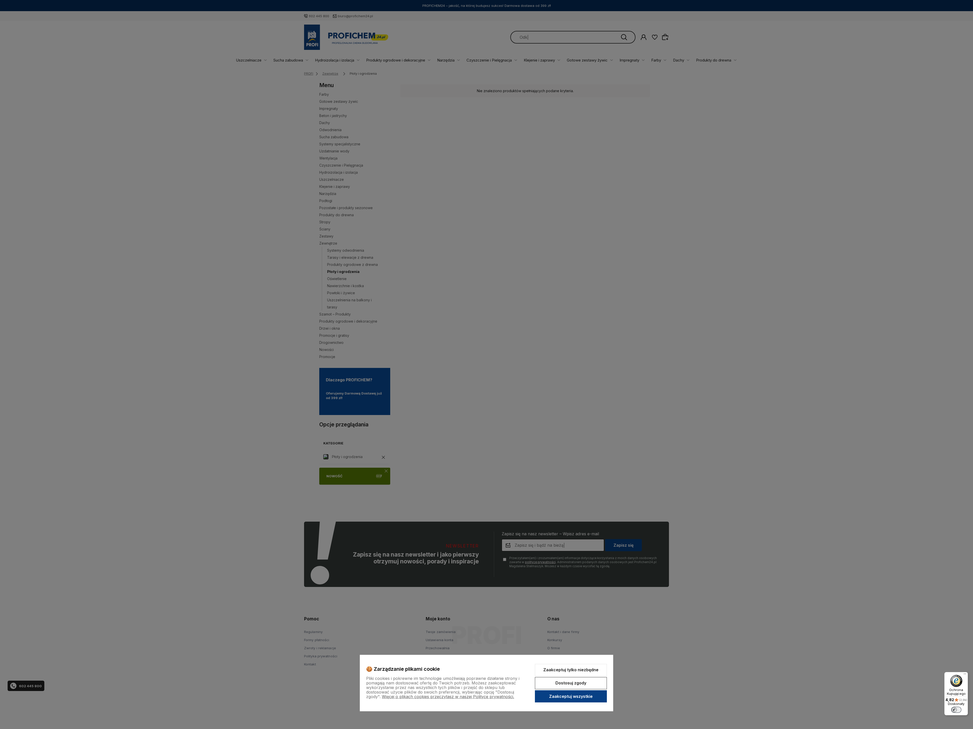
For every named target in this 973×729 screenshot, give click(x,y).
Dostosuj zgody (570, 682)
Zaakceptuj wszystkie (571, 696)
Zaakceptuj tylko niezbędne (570, 669)
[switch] (956, 710)
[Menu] (965, 675)
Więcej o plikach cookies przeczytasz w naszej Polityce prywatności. (448, 696)
